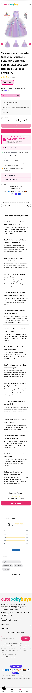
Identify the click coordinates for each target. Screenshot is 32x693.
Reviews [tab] (6, 557)
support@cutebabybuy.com (13, 619)
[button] (2, 4)
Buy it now (16, 131)
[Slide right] (30, 44)
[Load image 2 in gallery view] (16, 44)
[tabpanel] (16, 576)
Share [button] (4, 184)
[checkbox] (6, 569)
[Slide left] (2, 44)
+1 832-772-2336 (12, 620)
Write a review (16, 550)
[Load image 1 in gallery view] (7, 44)
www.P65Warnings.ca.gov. (8, 657)
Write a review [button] (16, 503)
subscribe (25, 638)
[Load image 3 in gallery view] (24, 44)
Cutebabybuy (18, 676)
